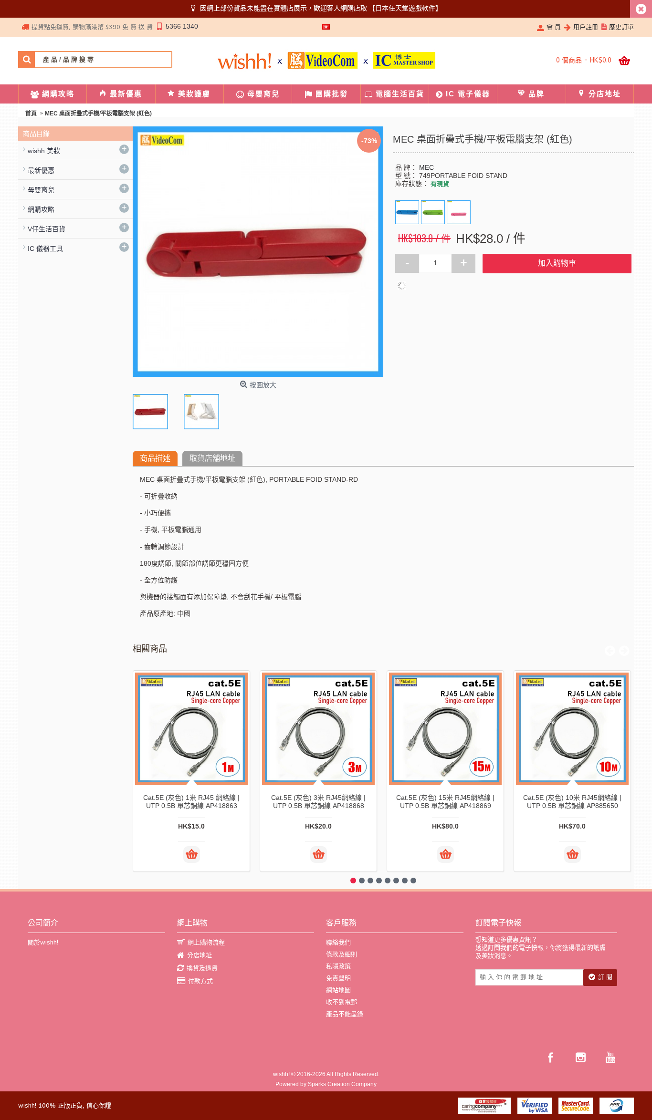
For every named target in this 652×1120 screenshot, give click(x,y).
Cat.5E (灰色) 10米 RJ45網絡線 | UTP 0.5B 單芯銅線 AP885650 (572, 801)
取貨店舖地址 (212, 458)
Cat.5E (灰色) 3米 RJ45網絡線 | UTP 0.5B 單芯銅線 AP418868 (318, 801)
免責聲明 (338, 978)
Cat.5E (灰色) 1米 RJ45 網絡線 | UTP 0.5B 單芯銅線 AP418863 (191, 801)
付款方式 (200, 981)
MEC (426, 167)
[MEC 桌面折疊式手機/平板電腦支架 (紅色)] (153, 409)
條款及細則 (341, 954)
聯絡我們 (338, 942)
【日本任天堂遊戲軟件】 (405, 8)
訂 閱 (605, 977)
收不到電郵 (341, 1002)
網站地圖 (338, 990)
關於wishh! (43, 942)
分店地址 (199, 955)
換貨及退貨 (202, 968)
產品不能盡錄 (344, 1013)
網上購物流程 (206, 942)
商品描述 (155, 458)
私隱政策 (338, 966)
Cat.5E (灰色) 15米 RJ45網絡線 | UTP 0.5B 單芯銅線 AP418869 (445, 801)
